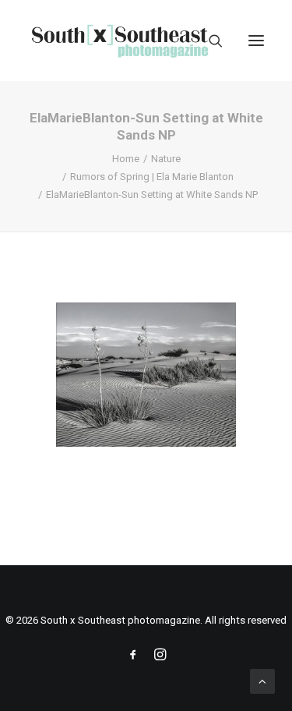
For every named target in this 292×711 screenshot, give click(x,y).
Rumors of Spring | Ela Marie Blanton (152, 176)
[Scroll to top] (262, 681)
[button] (256, 40)
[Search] (209, 41)
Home (125, 158)
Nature (166, 158)
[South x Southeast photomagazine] (119, 40)
